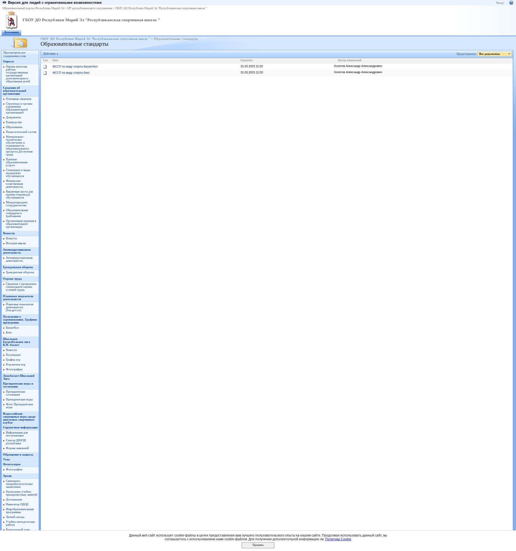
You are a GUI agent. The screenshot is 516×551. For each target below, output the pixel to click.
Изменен (247, 60)
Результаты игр (16, 364)
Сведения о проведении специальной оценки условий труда (21, 286)
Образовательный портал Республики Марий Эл (33, 8)
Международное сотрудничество (17, 204)
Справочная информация (20, 427)
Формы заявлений (17, 448)
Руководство (14, 122)
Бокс (9, 332)
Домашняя (11, 32)
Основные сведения (18, 98)
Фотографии (14, 369)
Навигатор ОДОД (17, 504)
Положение (13, 354)
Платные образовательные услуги (17, 162)
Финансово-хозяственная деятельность (14, 183)
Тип (45, 60)
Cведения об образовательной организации (14, 90)
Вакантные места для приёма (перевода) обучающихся (19, 194)
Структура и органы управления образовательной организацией (19, 108)
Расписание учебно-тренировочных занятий (21, 493)
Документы (13, 117)
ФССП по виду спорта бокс (71, 72)
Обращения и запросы (18, 454)
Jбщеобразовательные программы (20, 511)
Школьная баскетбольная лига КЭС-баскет (16, 341)
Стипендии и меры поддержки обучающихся (18, 173)
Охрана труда (12, 278)
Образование (14, 127)
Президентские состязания (15, 393)
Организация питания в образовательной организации (21, 223)
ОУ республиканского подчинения (89, 8)
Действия (49, 53)
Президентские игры (19, 399)
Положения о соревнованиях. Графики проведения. (20, 319)
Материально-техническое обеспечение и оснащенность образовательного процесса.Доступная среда (19, 145)
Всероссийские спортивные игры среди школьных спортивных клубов (19, 418)
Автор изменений (349, 60)
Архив (7, 475)
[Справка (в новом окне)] (511, 2)
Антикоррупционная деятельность (17, 251)
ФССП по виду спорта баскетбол (75, 66)
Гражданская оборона (18, 267)
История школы (16, 243)
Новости (9, 233)
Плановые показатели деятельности (18, 298)
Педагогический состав (21, 131)
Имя (55, 60)
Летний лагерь (15, 517)
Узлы (6, 459)
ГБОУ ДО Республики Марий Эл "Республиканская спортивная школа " (161, 8)
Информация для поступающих (17, 434)
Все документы (489, 53)
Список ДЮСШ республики (16, 442)
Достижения (14, 499)
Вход (499, 2)
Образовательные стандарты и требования (17, 213)
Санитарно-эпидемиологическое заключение (19, 483)
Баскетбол (12, 327)
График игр (13, 359)
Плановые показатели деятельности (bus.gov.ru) (19, 307)
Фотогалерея (11, 464)
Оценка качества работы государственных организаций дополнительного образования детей (18, 74)
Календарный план (18, 529)
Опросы (8, 61)
